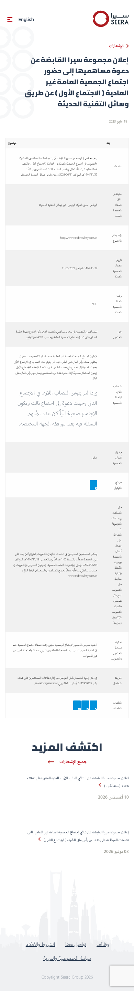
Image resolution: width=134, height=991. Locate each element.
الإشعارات (116, 46)
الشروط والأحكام (40, 944)
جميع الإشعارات (73, 761)
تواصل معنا (75, 944)
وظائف (103, 944)
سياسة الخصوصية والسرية (67, 958)
